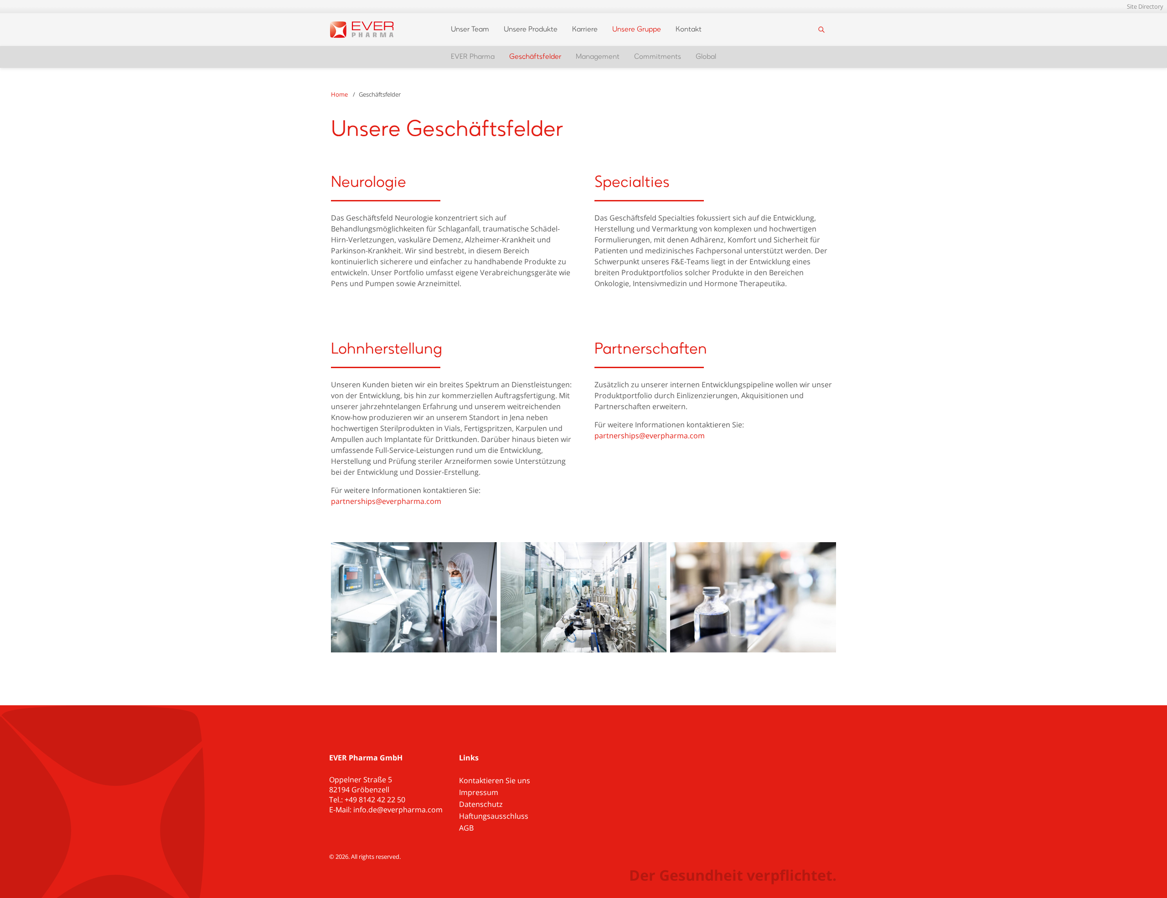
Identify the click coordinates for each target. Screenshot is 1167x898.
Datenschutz (481, 804)
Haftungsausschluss (493, 816)
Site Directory (1145, 6)
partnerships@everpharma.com (386, 501)
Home (339, 94)
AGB (466, 828)
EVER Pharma (473, 57)
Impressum (478, 792)
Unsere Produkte (531, 29)
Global (706, 57)
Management (598, 57)
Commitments (657, 57)
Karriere (585, 29)
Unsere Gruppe (636, 29)
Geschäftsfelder (535, 57)
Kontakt (689, 29)
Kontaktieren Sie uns (494, 780)
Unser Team (470, 29)
